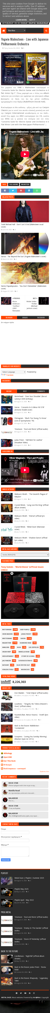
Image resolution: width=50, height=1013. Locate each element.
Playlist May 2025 (21, 889)
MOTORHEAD (7, 629)
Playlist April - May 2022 (24, 900)
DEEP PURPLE (24, 629)
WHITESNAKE (7, 638)
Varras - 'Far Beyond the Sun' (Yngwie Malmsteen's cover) (23, 257)
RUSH (19, 647)
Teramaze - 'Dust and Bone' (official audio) (31, 429)
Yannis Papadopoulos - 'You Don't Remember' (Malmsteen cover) (23, 287)
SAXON (23, 638)
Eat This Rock (10, 761)
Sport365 (8, 757)
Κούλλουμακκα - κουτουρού (15, 769)
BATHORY (5, 665)
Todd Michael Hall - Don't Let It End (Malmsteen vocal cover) (22, 225)
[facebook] (16, 993)
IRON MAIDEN (7, 634)
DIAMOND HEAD (25, 643)
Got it (32, 20)
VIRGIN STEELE (7, 669)
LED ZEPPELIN (34, 647)
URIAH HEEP (6, 652)
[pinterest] (29, 993)
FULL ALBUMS (13, 184)
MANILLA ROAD (24, 652)
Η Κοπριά (8, 765)
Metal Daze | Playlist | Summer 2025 (29, 878)
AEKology (8, 753)
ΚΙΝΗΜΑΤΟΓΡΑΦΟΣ (25, 661)
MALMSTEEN (25, 184)
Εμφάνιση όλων (44, 771)
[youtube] (25, 993)
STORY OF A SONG (27, 656)
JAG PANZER (6, 661)
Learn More (21, 20)
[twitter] (21, 993)
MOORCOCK (25, 669)
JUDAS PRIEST (26, 634)
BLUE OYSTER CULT (23, 665)
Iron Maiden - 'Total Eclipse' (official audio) (31, 693)
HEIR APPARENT (8, 656)
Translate (9, 375)
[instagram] (34, 993)
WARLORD (5, 647)
